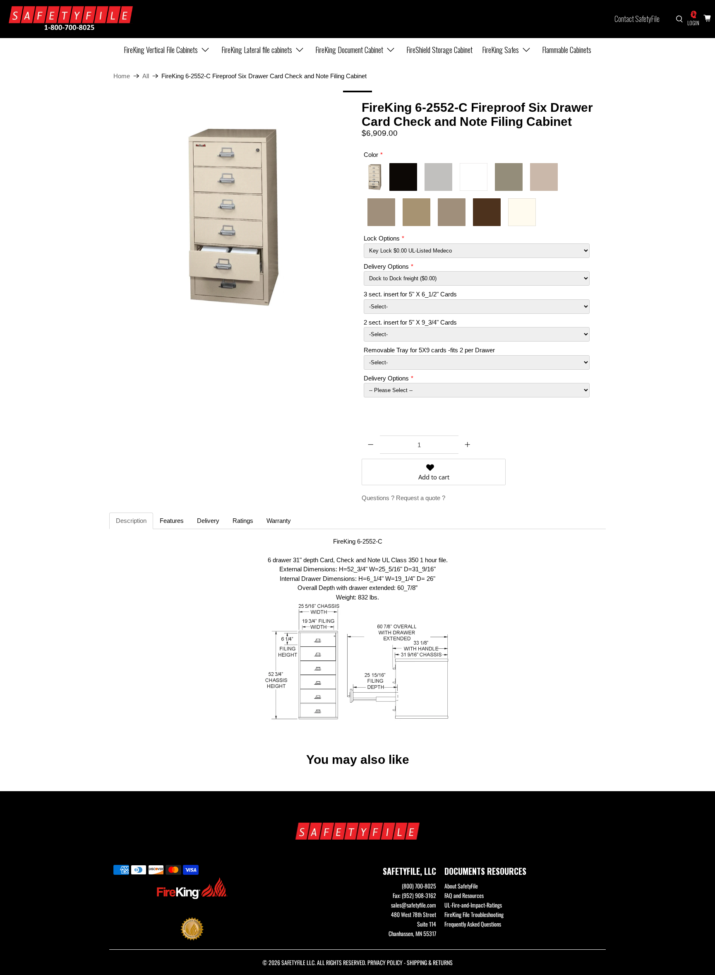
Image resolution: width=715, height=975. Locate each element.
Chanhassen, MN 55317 (412, 933)
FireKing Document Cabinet (349, 49)
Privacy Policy (385, 962)
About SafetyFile (461, 885)
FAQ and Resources (464, 895)
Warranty (278, 520)
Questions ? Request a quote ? (403, 497)
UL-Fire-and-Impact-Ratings (473, 904)
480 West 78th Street (413, 914)
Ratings (243, 520)
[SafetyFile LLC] (71, 19)
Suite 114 (426, 924)
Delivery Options (386, 266)
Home (121, 76)
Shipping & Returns (430, 962)
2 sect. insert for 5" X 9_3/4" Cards (410, 322)
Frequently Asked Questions (472, 924)
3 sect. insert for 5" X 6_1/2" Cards (410, 294)
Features (172, 520)
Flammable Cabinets (566, 49)
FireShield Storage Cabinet (439, 49)
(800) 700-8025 (419, 885)
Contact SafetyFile (637, 18)
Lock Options (382, 238)
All (145, 76)
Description (131, 520)
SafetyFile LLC (297, 962)
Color (371, 154)
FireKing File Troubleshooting (474, 914)
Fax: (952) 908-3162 (414, 895)
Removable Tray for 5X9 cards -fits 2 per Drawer (429, 350)
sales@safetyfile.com (413, 904)
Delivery (208, 520)
